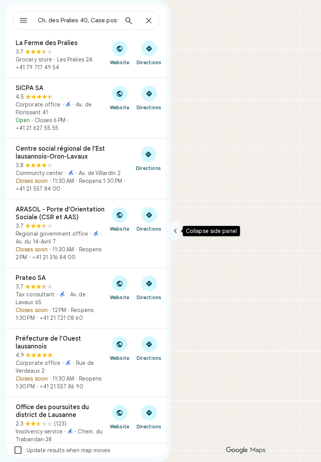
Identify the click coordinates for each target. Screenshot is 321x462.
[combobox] (78, 20)
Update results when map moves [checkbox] (61, 450)
